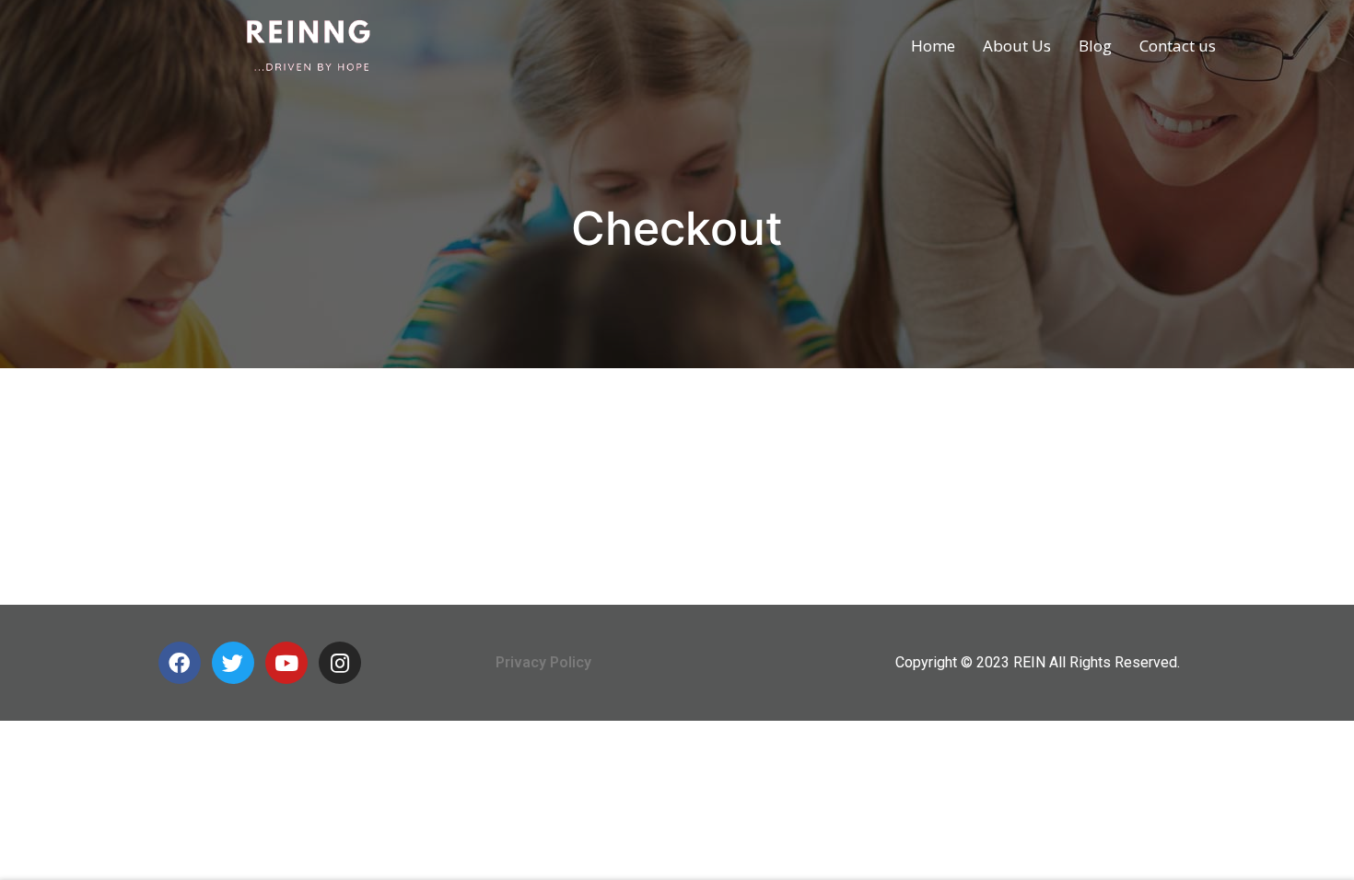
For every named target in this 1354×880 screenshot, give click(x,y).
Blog (1095, 45)
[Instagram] (340, 663)
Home (933, 45)
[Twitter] (233, 663)
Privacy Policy (543, 662)
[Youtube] (286, 663)
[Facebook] (179, 663)
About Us (1017, 45)
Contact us (1177, 45)
